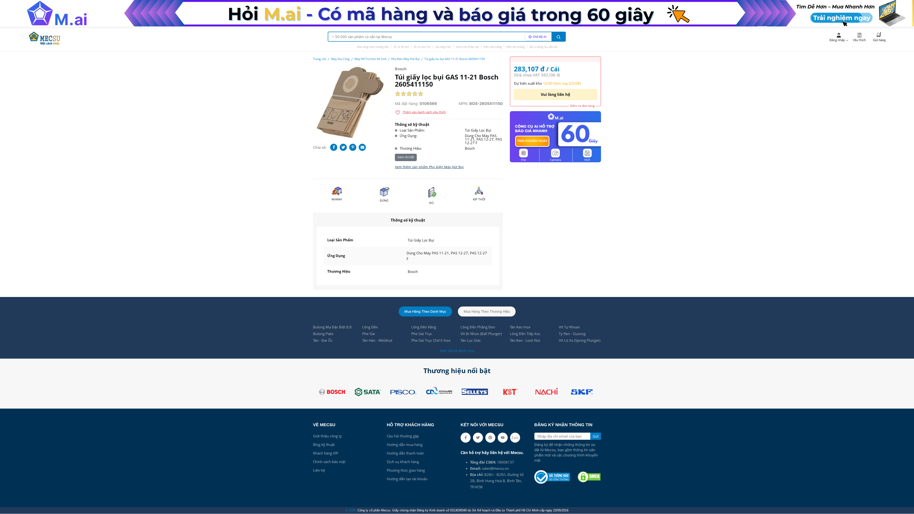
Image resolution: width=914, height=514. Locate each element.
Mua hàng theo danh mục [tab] (425, 311)
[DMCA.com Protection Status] (589, 477)
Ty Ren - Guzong (572, 333)
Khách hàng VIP (325, 453)
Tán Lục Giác (471, 340)
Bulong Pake (323, 333)
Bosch (401, 69)
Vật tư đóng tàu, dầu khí (543, 47)
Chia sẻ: (320, 147)
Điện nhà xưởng (493, 47)
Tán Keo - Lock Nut (525, 340)
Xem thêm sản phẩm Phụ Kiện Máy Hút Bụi (429, 167)
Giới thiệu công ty (327, 436)
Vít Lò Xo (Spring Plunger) (579, 340)
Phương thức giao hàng (406, 470)
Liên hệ (319, 470)
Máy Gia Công (340, 59)
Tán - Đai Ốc (323, 340)
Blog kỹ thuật (324, 444)
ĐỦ (431, 203)
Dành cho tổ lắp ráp (467, 47)
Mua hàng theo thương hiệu (373, 47)
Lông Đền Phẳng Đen (478, 327)
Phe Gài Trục (421, 333)
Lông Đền (370, 327)
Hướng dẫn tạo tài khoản (407, 478)
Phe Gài (368, 333)
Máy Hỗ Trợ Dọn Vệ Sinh (370, 59)
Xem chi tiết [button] (405, 157)
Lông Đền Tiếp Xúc (525, 333)
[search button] (558, 37)
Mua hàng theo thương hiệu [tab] (487, 311)
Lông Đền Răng (423, 327)
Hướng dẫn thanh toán (405, 453)
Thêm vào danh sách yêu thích (424, 112)
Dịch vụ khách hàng (403, 461)
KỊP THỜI (479, 199)
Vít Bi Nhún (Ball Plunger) (481, 333)
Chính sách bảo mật (329, 461)
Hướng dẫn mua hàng (404, 444)
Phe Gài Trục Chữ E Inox (431, 340)
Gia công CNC (443, 47)
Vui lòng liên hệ (555, 94)
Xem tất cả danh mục (457, 350)
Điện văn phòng (516, 47)
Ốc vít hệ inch (401, 47)
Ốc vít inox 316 (422, 47)
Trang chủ (319, 59)
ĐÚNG (384, 200)
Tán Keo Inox (520, 327)
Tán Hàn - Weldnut (377, 340)
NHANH (337, 199)
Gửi (596, 436)
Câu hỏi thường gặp (403, 436)
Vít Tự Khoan (569, 327)
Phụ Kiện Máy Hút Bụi (405, 59)
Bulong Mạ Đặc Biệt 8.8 (332, 327)
